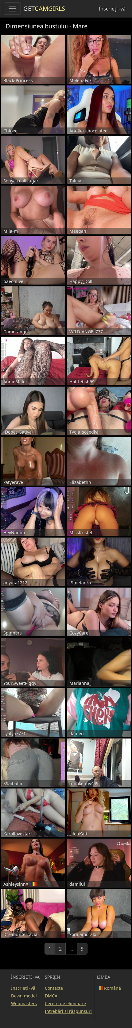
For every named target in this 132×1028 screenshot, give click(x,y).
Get (44, 8)
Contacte (54, 988)
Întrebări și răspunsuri (68, 1011)
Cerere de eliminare (65, 1003)
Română (112, 988)
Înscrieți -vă (112, 8)
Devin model (24, 996)
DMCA (51, 996)
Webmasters (24, 1003)
